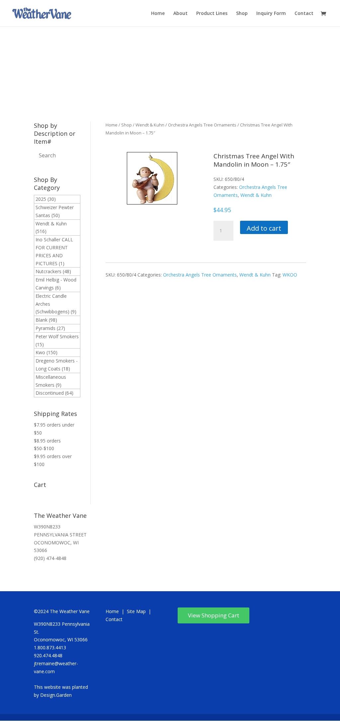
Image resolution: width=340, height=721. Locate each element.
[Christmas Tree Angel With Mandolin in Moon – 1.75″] (152, 203)
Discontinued (50, 393)
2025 (41, 199)
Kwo (40, 352)
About (180, 13)
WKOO (290, 275)
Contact (304, 13)
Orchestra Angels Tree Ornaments (202, 125)
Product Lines (211, 13)
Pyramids (45, 328)
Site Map (136, 611)
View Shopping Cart (213, 615)
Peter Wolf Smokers (57, 336)
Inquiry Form (271, 13)
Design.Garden (56, 695)
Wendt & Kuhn (51, 223)
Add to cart (264, 228)
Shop (242, 13)
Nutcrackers (48, 271)
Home (158, 13)
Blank (41, 320)
